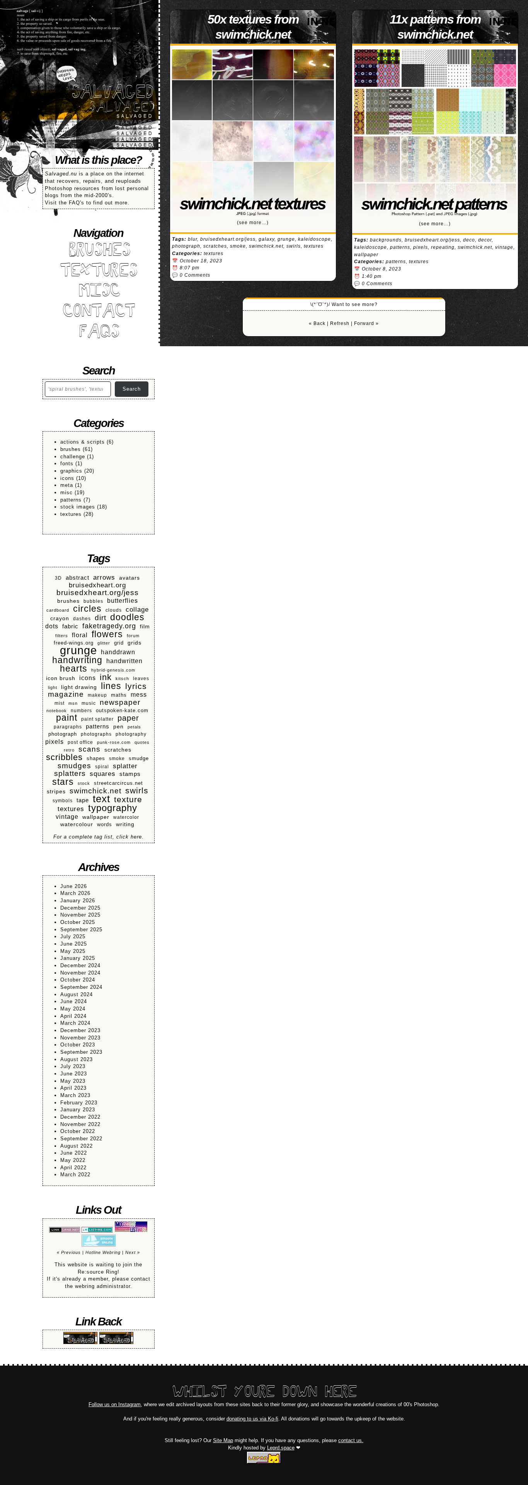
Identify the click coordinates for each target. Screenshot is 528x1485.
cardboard (57, 610)
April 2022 (73, 1167)
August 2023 (76, 1059)
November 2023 (80, 1038)
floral (80, 635)
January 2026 (77, 900)
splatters (70, 773)
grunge (78, 650)
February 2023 (78, 1103)
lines (111, 686)
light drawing (79, 687)
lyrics (136, 686)
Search (132, 389)
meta (66, 485)
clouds (114, 609)
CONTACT (98, 312)
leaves (141, 678)
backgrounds (386, 240)
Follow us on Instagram (115, 1404)
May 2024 (72, 1009)
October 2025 (77, 922)
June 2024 (73, 1001)
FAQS (98, 333)
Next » (132, 1252)
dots (51, 626)
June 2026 (73, 886)
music (89, 703)
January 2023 (77, 1109)
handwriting (77, 660)
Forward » (366, 323)
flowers (107, 634)
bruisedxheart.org (97, 585)
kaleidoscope (314, 239)
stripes (56, 791)
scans (89, 749)
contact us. (350, 1440)
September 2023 (81, 1052)
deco (469, 240)
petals (134, 727)
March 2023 (75, 1095)
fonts (66, 463)
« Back (317, 323)
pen (118, 727)
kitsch (122, 678)
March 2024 (75, 1023)
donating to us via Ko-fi (252, 1419)
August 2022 (76, 1146)
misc (66, 492)
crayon (59, 618)
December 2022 (80, 1117)
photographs (96, 734)
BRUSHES (98, 251)
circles (87, 608)
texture (128, 799)
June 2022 (73, 1153)
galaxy (266, 239)
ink (106, 677)
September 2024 (81, 987)
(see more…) (253, 222)
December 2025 (80, 908)
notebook (56, 710)
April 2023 (73, 1088)
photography (131, 734)
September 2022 (81, 1138)
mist (60, 703)
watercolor (126, 817)
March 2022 (75, 1174)
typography (112, 808)
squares (103, 774)
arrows (104, 577)
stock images (77, 507)
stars (63, 782)
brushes (70, 449)
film (145, 626)
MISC (98, 292)
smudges (74, 766)
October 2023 (77, 1045)
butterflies (122, 600)
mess (139, 694)
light (52, 687)
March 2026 (75, 893)
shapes (96, 758)
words (104, 824)
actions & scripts (82, 442)
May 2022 (72, 1160)
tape (83, 800)
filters (61, 635)
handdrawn (118, 652)
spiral (102, 766)
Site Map (223, 1440)
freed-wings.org (74, 643)
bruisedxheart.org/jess (97, 593)
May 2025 (72, 951)
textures (71, 514)
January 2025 (77, 958)
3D (58, 577)
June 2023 (73, 1074)
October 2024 (77, 980)
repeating (443, 247)
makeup (97, 694)
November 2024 (80, 973)
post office (80, 742)
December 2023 (80, 1030)
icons (67, 478)
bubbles (93, 601)
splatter (125, 766)
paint (66, 717)
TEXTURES (98, 272)
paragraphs (68, 726)
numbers (81, 710)
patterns (71, 500)
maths (119, 695)
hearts (73, 668)
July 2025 (72, 936)
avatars (129, 578)
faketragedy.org (109, 626)
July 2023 (72, 1066)
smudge (139, 758)
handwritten (124, 660)
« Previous (69, 1252)
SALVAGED (112, 93)
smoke (117, 758)
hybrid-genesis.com (113, 670)
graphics (71, 471)
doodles (127, 617)
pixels (54, 741)
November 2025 (80, 915)
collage (137, 609)
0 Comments (195, 275)
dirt (100, 618)
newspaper (120, 702)
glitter (103, 643)
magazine (66, 694)
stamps (130, 774)
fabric (70, 626)
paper (128, 718)
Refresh (339, 323)
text (101, 799)
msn (73, 703)
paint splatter (97, 718)
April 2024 (73, 1016)
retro (69, 750)
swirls (136, 790)
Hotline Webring (103, 1252)
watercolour (76, 824)
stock (84, 783)
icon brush (60, 678)
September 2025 (81, 929)
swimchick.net (95, 791)
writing (125, 824)
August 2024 (76, 994)
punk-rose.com (114, 742)
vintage (67, 816)
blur (192, 239)
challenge (72, 456)
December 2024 (80, 965)
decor (485, 240)
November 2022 (80, 1124)
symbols (63, 800)
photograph (62, 734)
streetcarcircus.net (118, 783)
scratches (117, 750)
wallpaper (95, 817)
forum (133, 635)
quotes (142, 742)
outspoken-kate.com (122, 710)
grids (134, 643)
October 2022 (77, 1131)
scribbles (64, 757)
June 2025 (73, 944)
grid (119, 643)
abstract (77, 577)
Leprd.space (281, 1448)
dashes (82, 618)
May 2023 (72, 1081)
